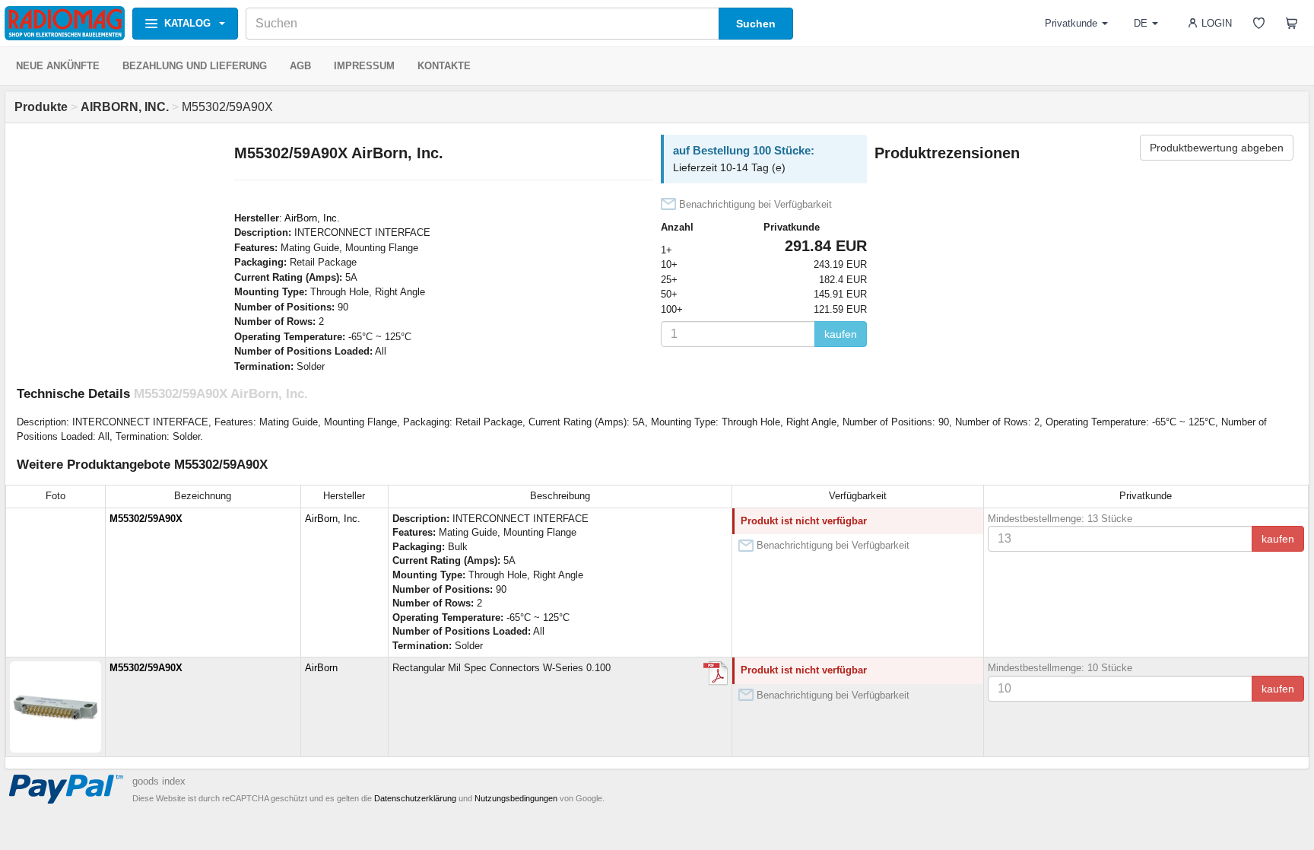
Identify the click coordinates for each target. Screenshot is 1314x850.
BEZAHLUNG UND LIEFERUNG (194, 66)
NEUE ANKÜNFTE (58, 66)
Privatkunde (1071, 23)
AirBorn (321, 667)
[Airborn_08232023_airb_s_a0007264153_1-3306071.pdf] (715, 673)
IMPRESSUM (364, 66)
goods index (159, 781)
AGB (300, 66)
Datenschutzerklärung (415, 798)
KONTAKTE (444, 66)
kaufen (840, 334)
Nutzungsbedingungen (515, 798)
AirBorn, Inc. (312, 218)
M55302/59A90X (146, 518)
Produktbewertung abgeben (1217, 148)
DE (1140, 23)
